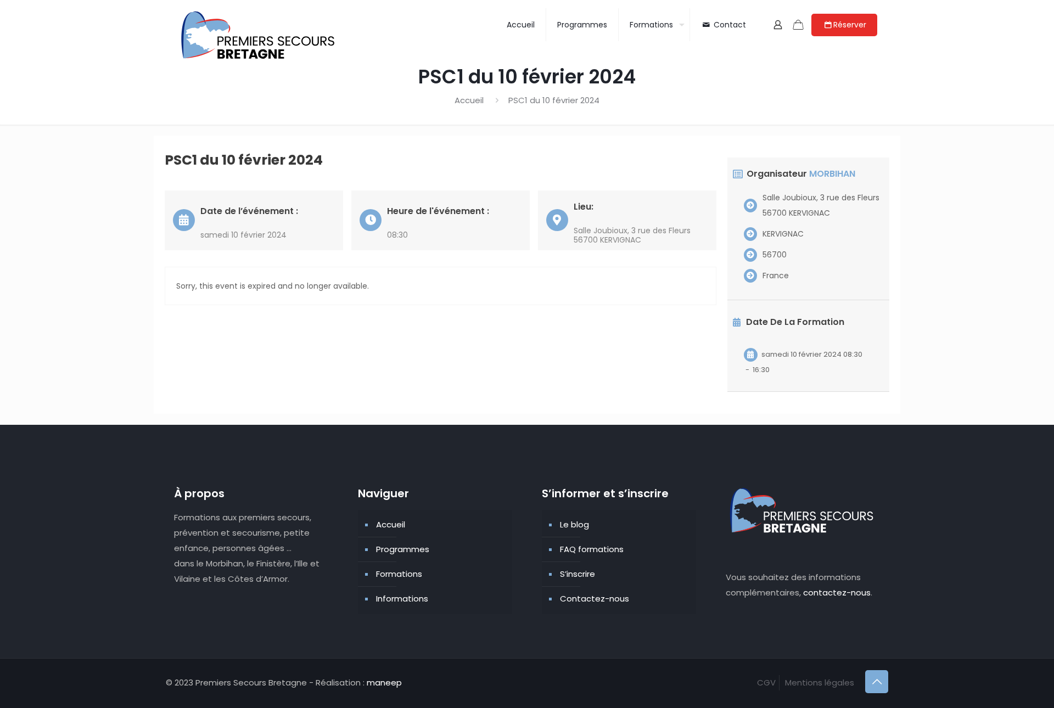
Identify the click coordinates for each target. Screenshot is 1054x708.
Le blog (574, 524)
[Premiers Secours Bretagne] (259, 35)
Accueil (469, 100)
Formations (399, 574)
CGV (766, 682)
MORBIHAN (832, 173)
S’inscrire (577, 574)
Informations (402, 598)
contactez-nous (837, 592)
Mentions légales (819, 682)
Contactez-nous (594, 598)
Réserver (849, 24)
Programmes (402, 549)
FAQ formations (592, 549)
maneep (384, 682)
